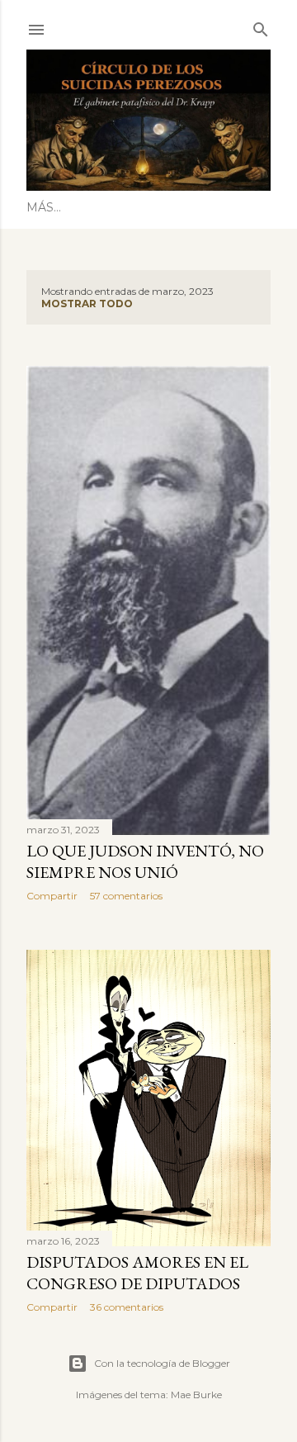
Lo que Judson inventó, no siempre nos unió (145, 861)
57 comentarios (126, 895)
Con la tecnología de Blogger (162, 1363)
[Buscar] (261, 26)
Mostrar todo (87, 303)
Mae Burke (196, 1394)
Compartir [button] (52, 895)
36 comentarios (126, 1307)
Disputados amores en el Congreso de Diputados (137, 1272)
